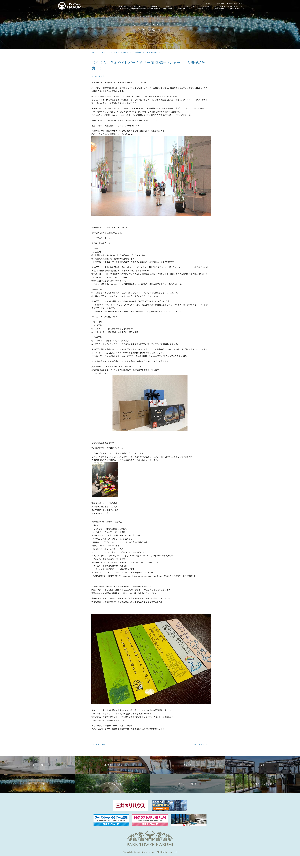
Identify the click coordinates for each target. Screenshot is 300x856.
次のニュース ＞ (200, 744)
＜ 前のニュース (100, 744)
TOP (92, 52)
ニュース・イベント (104, 52)
